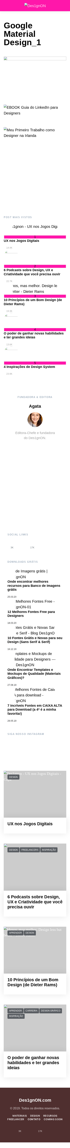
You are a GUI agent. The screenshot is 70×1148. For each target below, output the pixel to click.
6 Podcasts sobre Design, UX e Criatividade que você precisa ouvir (32, 272)
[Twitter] (42, 545)
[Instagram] (22, 545)
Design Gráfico (50, 1010)
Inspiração (49, 850)
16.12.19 (11, 649)
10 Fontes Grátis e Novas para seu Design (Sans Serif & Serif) (34, 640)
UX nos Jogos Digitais (21, 241)
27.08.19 (11, 685)
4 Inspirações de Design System (29, 367)
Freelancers (29, 850)
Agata (35, 406)
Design (13, 777)
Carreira (31, 1010)
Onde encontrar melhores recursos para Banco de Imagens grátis (33, 585)
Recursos (50, 1115)
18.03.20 (11, 623)
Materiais (20, 1115)
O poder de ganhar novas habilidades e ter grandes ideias (34, 335)
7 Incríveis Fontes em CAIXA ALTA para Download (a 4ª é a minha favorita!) (34, 709)
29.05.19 (11, 721)
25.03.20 (11, 597)
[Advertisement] (35, 177)
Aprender (15, 933)
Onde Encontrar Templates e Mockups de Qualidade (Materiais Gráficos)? (34, 674)
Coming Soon (53, 1119)
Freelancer (15, 1119)
